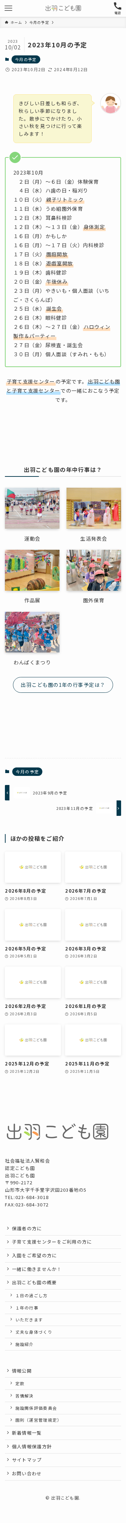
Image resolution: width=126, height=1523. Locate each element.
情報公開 (22, 1370)
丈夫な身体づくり (33, 1332)
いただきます (29, 1319)
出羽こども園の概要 (34, 1282)
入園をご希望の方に (34, 1255)
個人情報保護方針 (32, 1446)
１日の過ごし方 (31, 1295)
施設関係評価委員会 (36, 1408)
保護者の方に (27, 1228)
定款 (20, 1383)
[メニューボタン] (8, 8)
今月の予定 (25, 59)
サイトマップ (27, 1459)
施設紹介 (24, 1344)
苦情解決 (24, 1396)
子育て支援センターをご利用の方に (52, 1241)
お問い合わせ (27, 1473)
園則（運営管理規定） (38, 1420)
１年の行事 (26, 1308)
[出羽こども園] (63, 8)
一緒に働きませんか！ (37, 1269)
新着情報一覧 (27, 1432)
